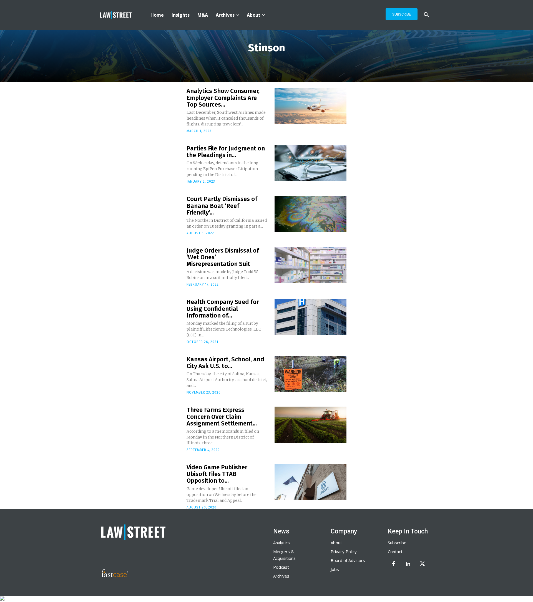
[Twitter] (422, 564)
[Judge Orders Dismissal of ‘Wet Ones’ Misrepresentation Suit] (310, 265)
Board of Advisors (348, 560)
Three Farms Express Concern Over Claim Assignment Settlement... (222, 416)
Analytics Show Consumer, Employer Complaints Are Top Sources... (223, 97)
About (336, 542)
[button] (426, 15)
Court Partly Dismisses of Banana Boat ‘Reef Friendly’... (222, 205)
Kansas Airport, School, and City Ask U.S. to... (225, 363)
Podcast (281, 567)
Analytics (281, 542)
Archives (281, 576)
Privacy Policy (344, 551)
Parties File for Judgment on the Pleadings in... (226, 152)
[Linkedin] (408, 564)
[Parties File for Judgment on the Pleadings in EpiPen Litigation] (310, 163)
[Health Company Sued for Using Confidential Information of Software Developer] (310, 317)
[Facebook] (393, 564)
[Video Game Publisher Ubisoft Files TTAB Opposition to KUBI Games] (310, 482)
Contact (395, 551)
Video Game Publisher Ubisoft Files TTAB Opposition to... (217, 474)
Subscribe (397, 542)
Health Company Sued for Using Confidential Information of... (223, 308)
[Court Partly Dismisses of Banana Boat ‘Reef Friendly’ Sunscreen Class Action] (310, 214)
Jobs (335, 569)
